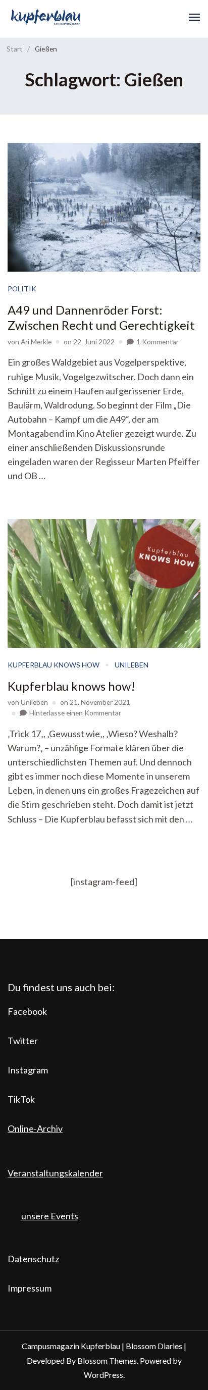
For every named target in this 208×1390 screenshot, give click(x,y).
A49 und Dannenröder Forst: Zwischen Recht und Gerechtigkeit (101, 317)
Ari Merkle (36, 341)
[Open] (194, 17)
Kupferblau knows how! (71, 686)
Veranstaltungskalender (55, 1172)
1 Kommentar (157, 341)
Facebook (27, 1011)
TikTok (21, 1099)
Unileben (131, 664)
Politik (22, 288)
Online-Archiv (35, 1128)
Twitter (23, 1040)
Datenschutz (33, 1258)
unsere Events (49, 1215)
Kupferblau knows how (53, 664)
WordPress (103, 1374)
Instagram (28, 1069)
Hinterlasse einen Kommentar (75, 712)
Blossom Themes (107, 1360)
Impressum (29, 1288)
